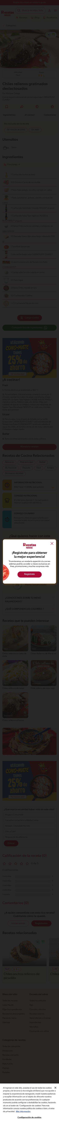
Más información (23, 1112)
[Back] (52, 544)
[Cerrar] (55, 1087)
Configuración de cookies (29, 1117)
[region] (29, 1103)
